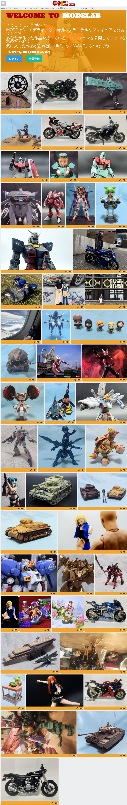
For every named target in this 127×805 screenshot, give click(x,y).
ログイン (14, 58)
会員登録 (34, 58)
